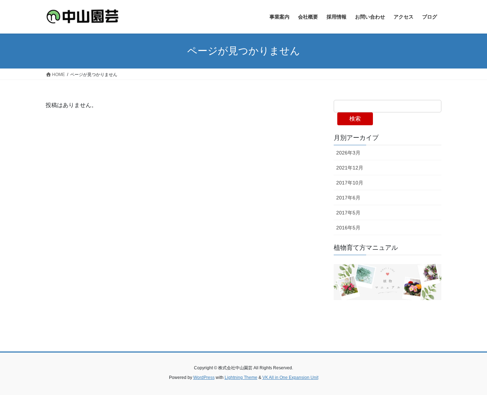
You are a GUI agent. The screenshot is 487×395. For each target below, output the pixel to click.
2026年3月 (348, 153)
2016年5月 (348, 228)
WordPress (204, 377)
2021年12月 (349, 168)
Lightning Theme (241, 377)
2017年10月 (349, 183)
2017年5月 (348, 213)
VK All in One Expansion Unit (290, 377)
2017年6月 (348, 198)
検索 (355, 119)
